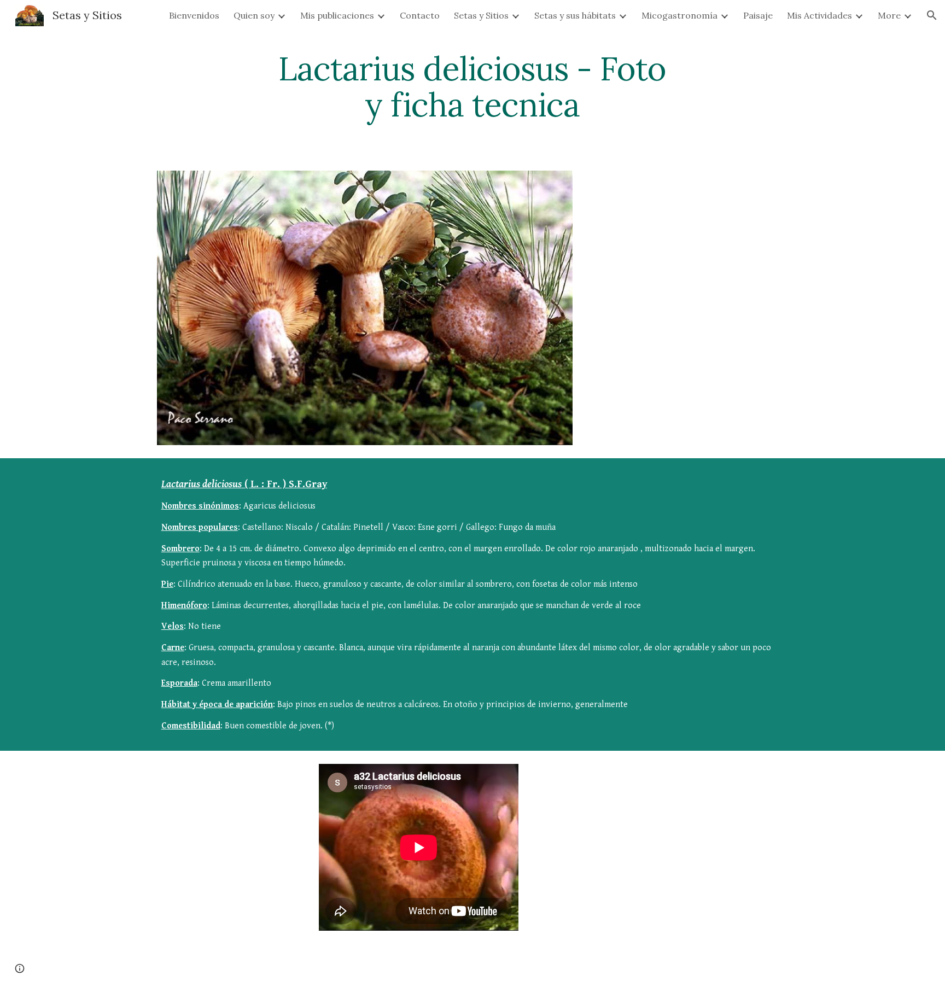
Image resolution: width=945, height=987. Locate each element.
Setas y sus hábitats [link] (575, 15)
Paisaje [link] (758, 15)
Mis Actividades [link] (819, 15)
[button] (932, 15)
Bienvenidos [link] (194, 15)
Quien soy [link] (254, 15)
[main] (472, 86)
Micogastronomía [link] (679, 15)
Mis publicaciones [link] (337, 15)
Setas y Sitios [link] (481, 15)
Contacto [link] (420, 15)
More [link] (889, 15)
